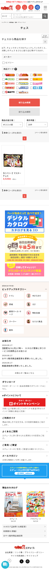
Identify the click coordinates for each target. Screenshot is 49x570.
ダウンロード (8, 381)
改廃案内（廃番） (10, 531)
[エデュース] (7, 7)
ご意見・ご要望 (9, 444)
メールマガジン (10, 455)
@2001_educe (24, 473)
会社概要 (9, 552)
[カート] (24, 7)
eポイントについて (11, 395)
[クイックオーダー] (37, 7)
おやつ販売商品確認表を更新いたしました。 (22, 358)
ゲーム (19, 22)
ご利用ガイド (8, 417)
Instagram (28, 561)
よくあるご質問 (10, 431)
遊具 (16, 22)
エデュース (24, 547)
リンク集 (19, 552)
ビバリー (9, 62)
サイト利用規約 (17, 555)
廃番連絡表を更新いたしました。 (17, 365)
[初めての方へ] (31, 7)
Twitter (22, 561)
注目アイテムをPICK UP (24, 2)
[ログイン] (18, 7)
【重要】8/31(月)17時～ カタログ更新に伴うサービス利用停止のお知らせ (24, 350)
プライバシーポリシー (34, 552)
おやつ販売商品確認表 (13, 535)
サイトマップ (32, 555)
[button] (16, 69)
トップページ (5, 22)
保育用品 (11, 22)
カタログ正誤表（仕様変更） (15, 526)
